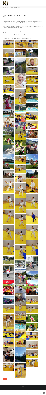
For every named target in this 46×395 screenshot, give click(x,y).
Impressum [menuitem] (41, 393)
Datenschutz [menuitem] (35, 393)
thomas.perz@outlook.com (23, 392)
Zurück (5, 379)
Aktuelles (11, 7)
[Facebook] (23, 387)
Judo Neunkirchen (5, 7)
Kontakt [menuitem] (25, 393)
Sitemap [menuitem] (30, 393)
